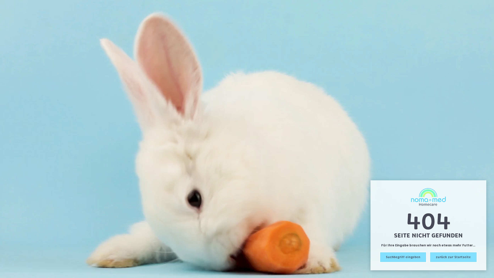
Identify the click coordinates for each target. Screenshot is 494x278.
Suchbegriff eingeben (403, 257)
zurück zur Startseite (453, 257)
